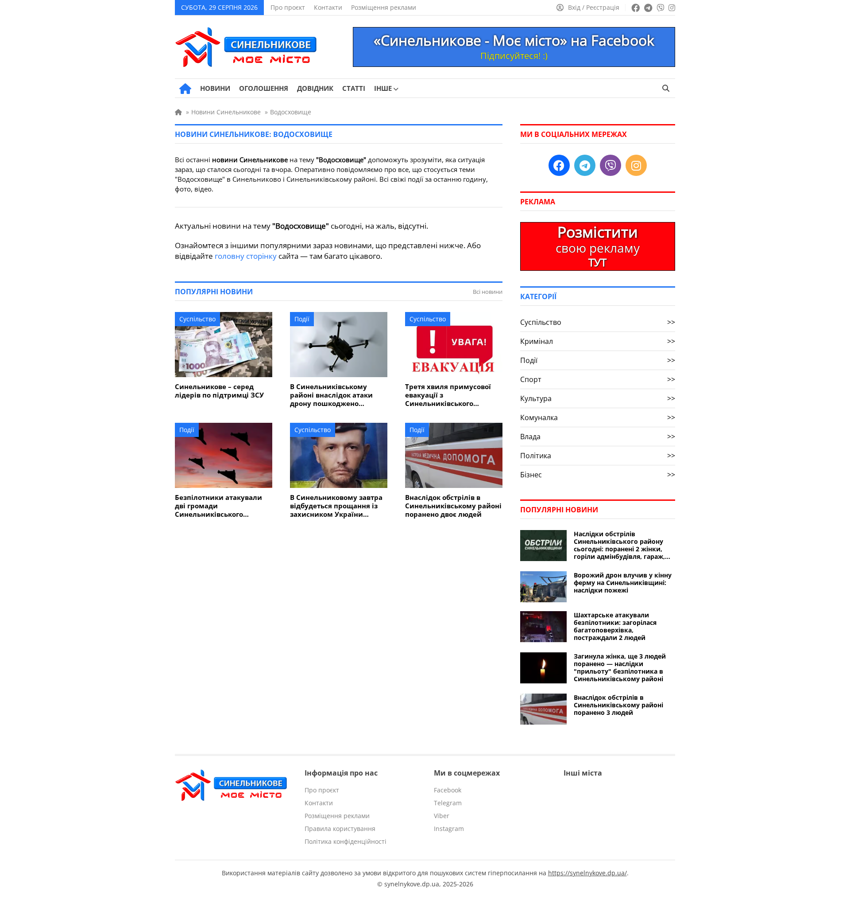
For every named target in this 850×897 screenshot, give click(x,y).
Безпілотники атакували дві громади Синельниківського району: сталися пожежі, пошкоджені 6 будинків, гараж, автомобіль (218, 506)
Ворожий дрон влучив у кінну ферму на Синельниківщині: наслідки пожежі (623, 582)
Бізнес (597, 475)
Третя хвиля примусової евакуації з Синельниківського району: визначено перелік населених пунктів (453, 395)
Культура (597, 398)
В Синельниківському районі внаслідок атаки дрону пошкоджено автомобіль (331, 395)
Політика (597, 455)
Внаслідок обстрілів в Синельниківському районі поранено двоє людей (453, 506)
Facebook (447, 790)
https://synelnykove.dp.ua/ (587, 873)
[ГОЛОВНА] (185, 88)
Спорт (597, 379)
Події (301, 319)
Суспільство (197, 319)
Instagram (449, 828)
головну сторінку (246, 256)
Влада (597, 436)
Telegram (448, 803)
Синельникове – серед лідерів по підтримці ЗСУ (219, 390)
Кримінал (597, 341)
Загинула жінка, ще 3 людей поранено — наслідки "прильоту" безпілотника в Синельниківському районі (620, 667)
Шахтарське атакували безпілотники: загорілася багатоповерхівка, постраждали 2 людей (615, 626)
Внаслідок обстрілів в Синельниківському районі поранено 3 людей (618, 705)
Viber (441, 815)
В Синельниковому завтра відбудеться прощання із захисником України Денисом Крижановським (336, 506)
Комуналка (597, 417)
